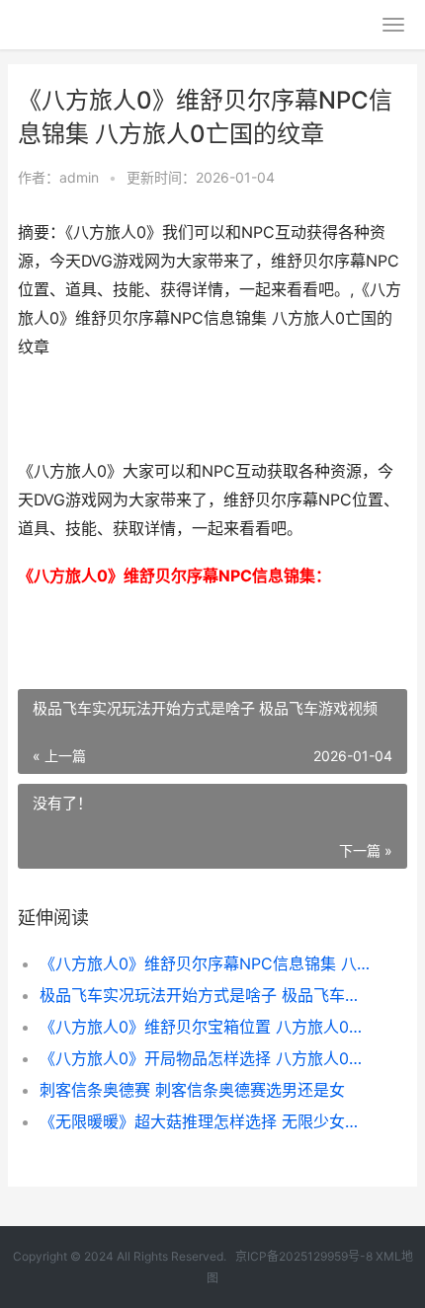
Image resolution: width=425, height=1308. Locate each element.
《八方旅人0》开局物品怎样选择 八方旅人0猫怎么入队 (205, 1058)
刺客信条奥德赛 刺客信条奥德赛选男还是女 (192, 1090)
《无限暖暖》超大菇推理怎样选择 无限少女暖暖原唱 (205, 1121)
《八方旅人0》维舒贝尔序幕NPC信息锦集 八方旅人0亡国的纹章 (205, 963)
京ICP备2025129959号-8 (304, 1256)
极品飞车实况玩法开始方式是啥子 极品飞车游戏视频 (205, 995)
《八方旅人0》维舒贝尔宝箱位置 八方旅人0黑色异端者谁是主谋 (205, 1027)
